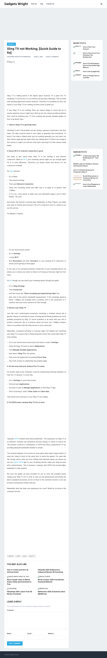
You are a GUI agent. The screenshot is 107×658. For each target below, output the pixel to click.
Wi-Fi (25, 159)
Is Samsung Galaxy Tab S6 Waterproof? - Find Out (91, 158)
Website (51, 633)
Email (29, 633)
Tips (41, 4)
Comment (10, 610)
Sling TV (32, 556)
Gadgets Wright (16, 4)
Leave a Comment (52, 56)
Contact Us (50, 4)
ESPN (16, 439)
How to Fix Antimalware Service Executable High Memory (91, 65)
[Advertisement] (53, 25)
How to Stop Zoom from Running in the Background (91, 55)
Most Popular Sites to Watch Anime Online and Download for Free (19, 582)
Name (9, 633)
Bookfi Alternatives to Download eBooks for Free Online (90, 178)
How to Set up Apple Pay (91, 71)
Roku (11, 171)
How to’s (34, 4)
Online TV (11, 44)
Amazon (11, 556)
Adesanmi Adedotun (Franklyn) (19, 56)
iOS (10, 281)
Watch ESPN (18, 462)
